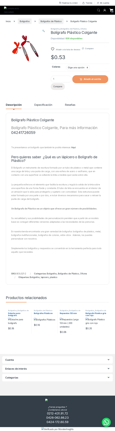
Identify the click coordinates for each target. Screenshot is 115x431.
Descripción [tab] (14, 105)
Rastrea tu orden (70, 3)
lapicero (45, 277)
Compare (89, 48)
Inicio (8, 21)
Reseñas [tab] (70, 105)
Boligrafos (25, 21)
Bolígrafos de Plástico (51, 21)
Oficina (83, 29)
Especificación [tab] (43, 105)
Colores (56, 66)
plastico (53, 277)
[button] (43, 31)
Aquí (73, 147)
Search (98, 10)
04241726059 (23, 132)
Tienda (89, 3)
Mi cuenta (104, 3)
